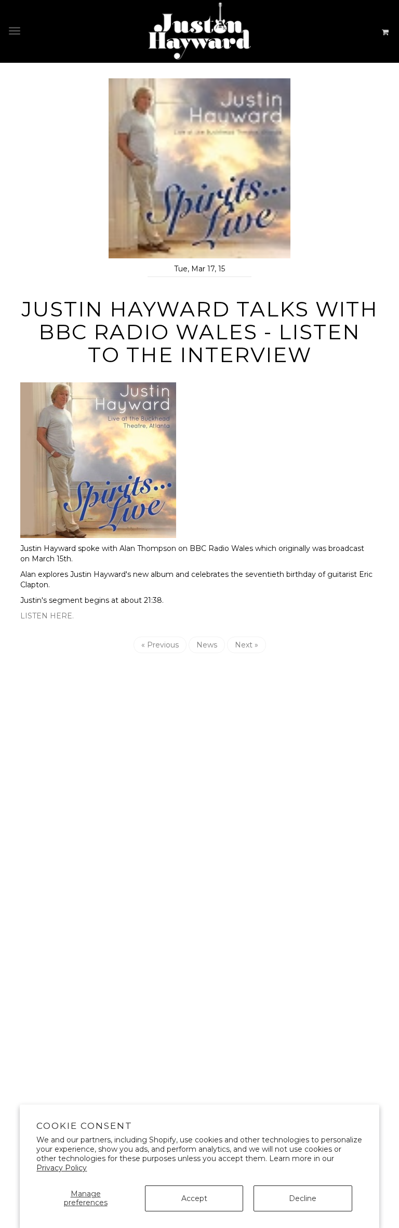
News (206, 645)
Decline (302, 1198)
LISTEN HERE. (47, 615)
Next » (246, 645)
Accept (194, 1198)
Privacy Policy (61, 1167)
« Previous (160, 645)
